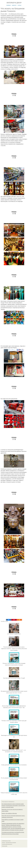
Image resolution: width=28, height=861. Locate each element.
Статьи (19, 5)
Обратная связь (4, 845)
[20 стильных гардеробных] (14, 632)
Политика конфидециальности (7, 844)
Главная (8, 5)
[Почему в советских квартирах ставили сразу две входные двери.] (14, 719)
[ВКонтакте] (8, 620)
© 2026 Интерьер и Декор (6, 840)
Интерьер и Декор (14, 2)
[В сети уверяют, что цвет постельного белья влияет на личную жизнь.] (14, 776)
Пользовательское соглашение (11, 842)
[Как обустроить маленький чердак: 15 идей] (14, 676)
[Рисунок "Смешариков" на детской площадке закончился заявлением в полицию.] (14, 661)
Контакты (3, 842)
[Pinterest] (14, 620)
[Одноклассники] (19, 620)
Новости (14, 5)
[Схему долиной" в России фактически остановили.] (14, 763)
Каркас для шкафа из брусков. (9, 813)
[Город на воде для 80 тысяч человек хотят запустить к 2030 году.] (14, 791)
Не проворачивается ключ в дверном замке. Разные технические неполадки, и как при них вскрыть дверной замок (13, 805)
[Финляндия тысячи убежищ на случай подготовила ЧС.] (14, 733)
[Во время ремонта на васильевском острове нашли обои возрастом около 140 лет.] (14, 689)
